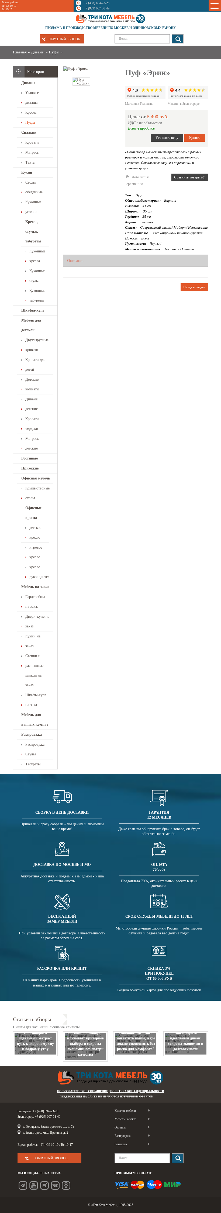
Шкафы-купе (32, 310)
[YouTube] (33, 1185)
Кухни (26, 172)
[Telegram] (23, 1185)
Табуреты (32, 764)
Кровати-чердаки (32, 424)
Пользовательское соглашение (82, 1091)
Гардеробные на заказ (35, 602)
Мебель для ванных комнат (34, 720)
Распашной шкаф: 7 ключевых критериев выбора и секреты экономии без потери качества (85, 1043)
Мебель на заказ (35, 587)
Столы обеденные (34, 187)
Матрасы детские (32, 443)
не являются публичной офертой (125, 1096)
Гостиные (29, 458)
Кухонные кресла (37, 256)
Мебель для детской (31, 325)
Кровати (32, 142)
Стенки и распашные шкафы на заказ (34, 670)
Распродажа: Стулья (35, 749)
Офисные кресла (33, 513)
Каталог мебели (125, 1111)
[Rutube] (44, 1185)
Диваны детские (31, 404)
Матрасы (32, 152)
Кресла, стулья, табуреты (33, 231)
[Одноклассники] (66, 1185)
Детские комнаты (32, 384)
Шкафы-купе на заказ (35, 700)
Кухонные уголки (33, 207)
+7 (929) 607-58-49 (96, 8)
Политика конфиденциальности (137, 1091)
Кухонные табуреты (37, 295)
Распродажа (31, 734)
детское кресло (35, 532)
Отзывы (120, 1127)
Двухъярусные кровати (37, 345)
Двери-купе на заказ (37, 621)
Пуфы (54, 52)
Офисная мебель (35, 478)
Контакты (121, 1144)
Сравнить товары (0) (189, 177)
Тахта (29, 162)
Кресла (30, 112)
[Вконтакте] (55, 1185)
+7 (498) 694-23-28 (96, 3)
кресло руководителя (39, 572)
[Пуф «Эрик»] (75, 69)
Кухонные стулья (37, 276)
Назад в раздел (194, 287)
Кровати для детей (35, 364)
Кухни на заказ (32, 641)
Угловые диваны (32, 97)
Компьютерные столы (37, 493)
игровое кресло (35, 552)
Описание (75, 260)
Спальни (28, 132)
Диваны (37, 52)
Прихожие (30, 468)
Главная (20, 52)
